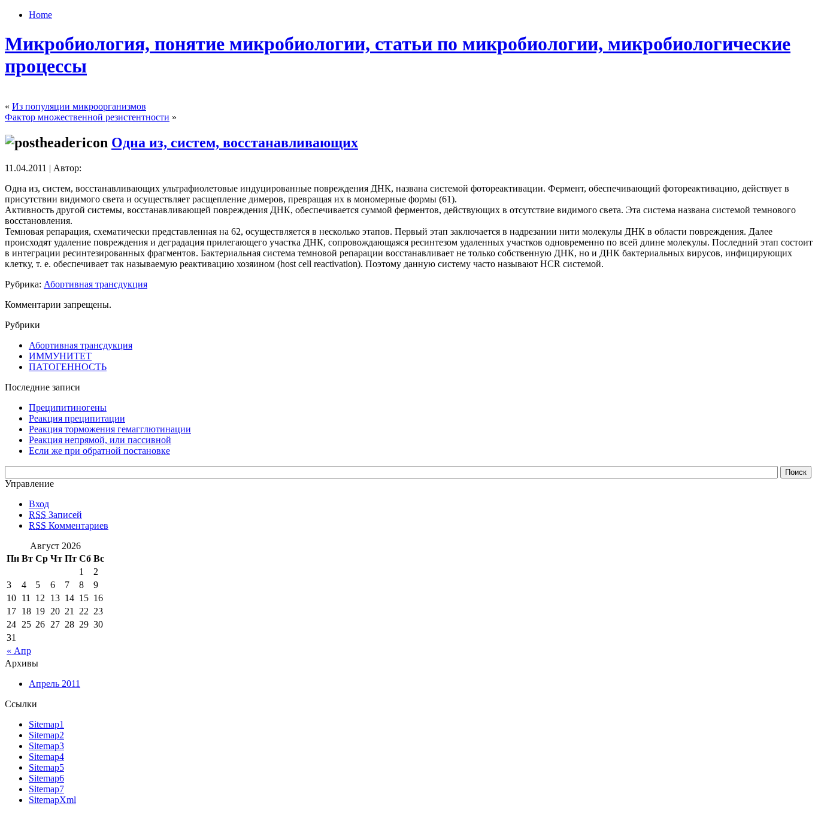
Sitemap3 (46, 746)
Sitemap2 (46, 735)
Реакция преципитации (77, 418)
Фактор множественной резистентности (87, 117)
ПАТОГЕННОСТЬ (68, 367)
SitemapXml (52, 800)
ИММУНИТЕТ (60, 356)
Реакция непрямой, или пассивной (100, 440)
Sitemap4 (46, 757)
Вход (39, 504)
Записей (55, 515)
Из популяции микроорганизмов (79, 106)
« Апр (19, 651)
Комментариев (68, 525)
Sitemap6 (46, 778)
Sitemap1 (46, 724)
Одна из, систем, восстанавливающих (234, 142)
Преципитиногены (68, 407)
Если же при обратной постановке (99, 451)
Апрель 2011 (54, 683)
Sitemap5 (46, 767)
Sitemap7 (46, 789)
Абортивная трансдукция (95, 284)
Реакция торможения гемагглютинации (110, 429)
